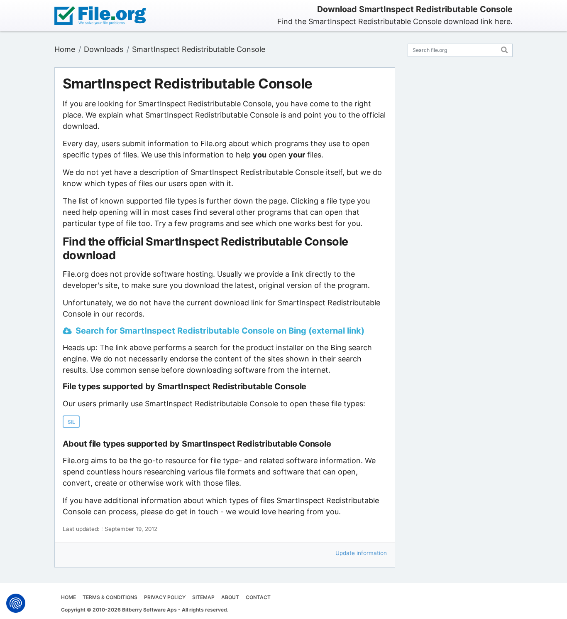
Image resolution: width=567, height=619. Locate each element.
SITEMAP (203, 597)
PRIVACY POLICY (165, 597)
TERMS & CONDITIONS (110, 597)
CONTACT (258, 597)
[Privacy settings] (15, 603)
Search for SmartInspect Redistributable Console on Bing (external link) (220, 331)
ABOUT (230, 597)
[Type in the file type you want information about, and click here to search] (504, 48)
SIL (71, 422)
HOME (68, 597)
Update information (361, 553)
